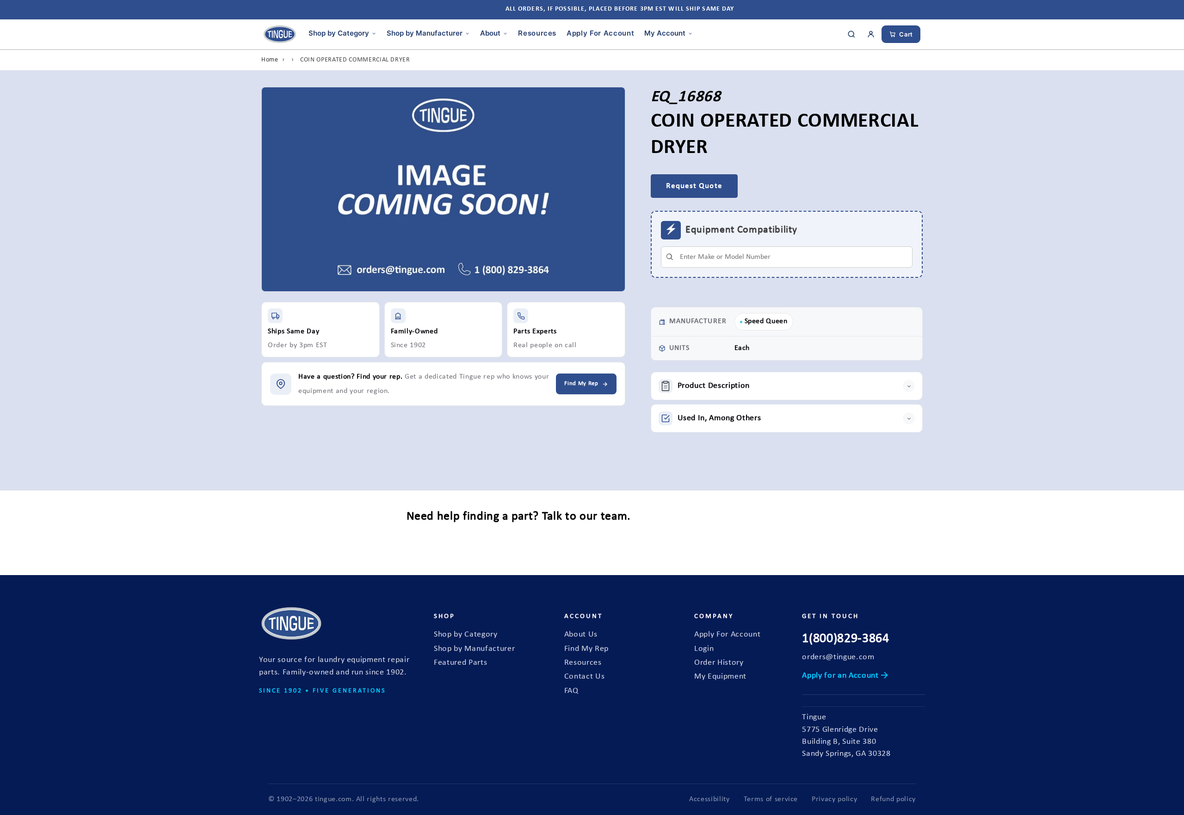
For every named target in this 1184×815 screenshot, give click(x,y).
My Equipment (720, 676)
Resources (537, 33)
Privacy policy (834, 799)
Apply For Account (600, 33)
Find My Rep (586, 649)
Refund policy (893, 799)
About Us (581, 634)
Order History (719, 663)
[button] (787, 386)
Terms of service (771, 799)
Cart (906, 34)
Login (704, 649)
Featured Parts (460, 663)
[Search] (851, 34)
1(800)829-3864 (845, 638)
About (490, 33)
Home (269, 59)
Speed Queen (766, 321)
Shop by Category (338, 33)
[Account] (871, 34)
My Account (664, 33)
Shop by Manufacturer (424, 33)
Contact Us (584, 676)
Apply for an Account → (845, 676)
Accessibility (709, 799)
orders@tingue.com (838, 657)
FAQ (571, 691)
